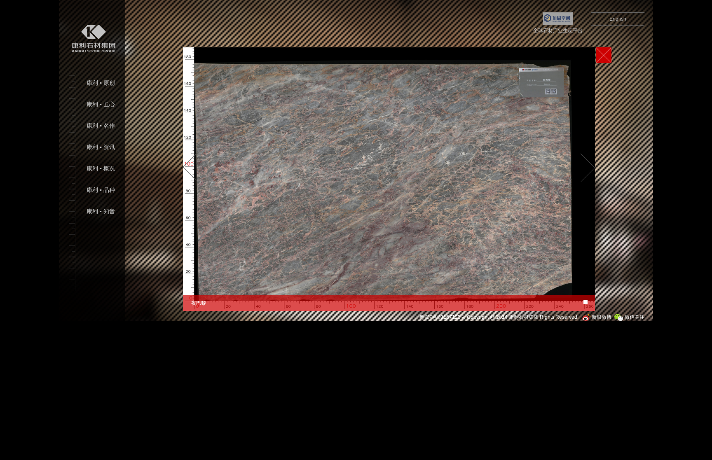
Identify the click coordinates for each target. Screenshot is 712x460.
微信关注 (633, 317)
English (617, 19)
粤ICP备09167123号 (442, 317)
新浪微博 (600, 317)
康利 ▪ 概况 (101, 169)
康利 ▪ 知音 (101, 211)
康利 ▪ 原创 (101, 83)
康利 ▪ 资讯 (101, 147)
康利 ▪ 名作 (101, 126)
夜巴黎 (198, 303)
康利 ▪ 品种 (101, 190)
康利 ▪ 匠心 (101, 104)
